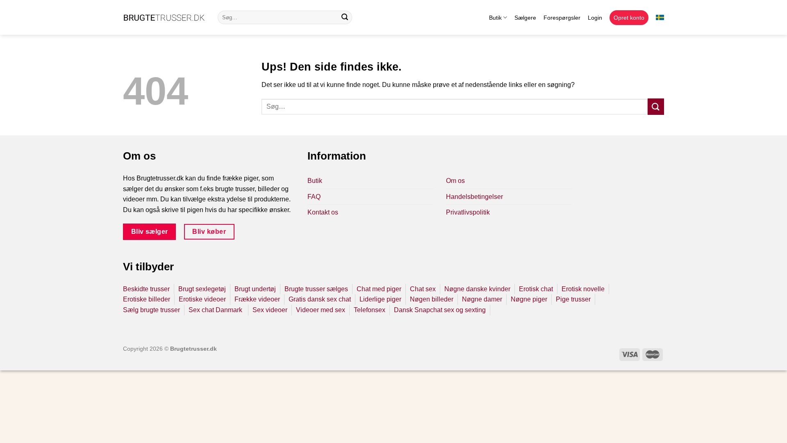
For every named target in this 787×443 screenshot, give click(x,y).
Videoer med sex (320, 309)
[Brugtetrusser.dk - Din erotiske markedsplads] (164, 18)
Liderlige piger (380, 299)
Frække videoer (257, 299)
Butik (495, 17)
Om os (455, 180)
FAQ (314, 196)
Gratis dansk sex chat (320, 299)
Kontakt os (322, 212)
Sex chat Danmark (216, 309)
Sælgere (525, 17)
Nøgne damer (482, 299)
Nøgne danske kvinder (477, 288)
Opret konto (629, 17)
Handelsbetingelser (474, 196)
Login (595, 17)
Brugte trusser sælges (316, 288)
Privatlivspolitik (468, 212)
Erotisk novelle (583, 288)
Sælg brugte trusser (151, 309)
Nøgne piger (529, 299)
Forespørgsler (562, 17)
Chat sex (423, 288)
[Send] (345, 18)
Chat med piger (379, 288)
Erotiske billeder (146, 299)
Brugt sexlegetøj (202, 288)
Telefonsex (369, 309)
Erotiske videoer (202, 299)
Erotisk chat (536, 288)
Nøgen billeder (431, 299)
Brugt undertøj (255, 288)
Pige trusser (573, 299)
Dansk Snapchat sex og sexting (440, 309)
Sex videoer (269, 309)
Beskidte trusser (146, 288)
